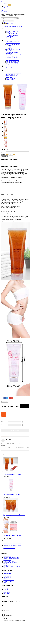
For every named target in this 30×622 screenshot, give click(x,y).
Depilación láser (10, 32)
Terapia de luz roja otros (11, 57)
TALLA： (3, 152)
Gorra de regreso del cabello (12, 31)
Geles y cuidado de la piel (12, 74)
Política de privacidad (8, 581)
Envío (4, 578)
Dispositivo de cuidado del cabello (11, 30)
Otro (7, 81)
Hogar (4, 3)
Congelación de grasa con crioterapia (11, 70)
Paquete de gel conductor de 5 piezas (14, 515)
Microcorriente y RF (11, 78)
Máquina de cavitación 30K (12, 61)
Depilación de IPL (13, 33)
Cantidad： (3, 154)
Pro (10, 45)
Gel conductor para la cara (11, 494)
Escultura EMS (6, 69)
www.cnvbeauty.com (10, 620)
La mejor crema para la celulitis (12, 535)
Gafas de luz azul (10, 53)
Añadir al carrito (4, 156)
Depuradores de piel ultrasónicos (13, 73)
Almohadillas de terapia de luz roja (14, 41)
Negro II (11, 48)
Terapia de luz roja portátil (12, 52)
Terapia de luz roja (7, 40)
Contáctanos (6, 6)
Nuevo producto (7, 28)
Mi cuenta (5, 588)
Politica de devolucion (8, 580)
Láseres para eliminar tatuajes (10, 65)
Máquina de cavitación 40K (12, 60)
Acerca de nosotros (7, 573)
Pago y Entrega (7, 577)
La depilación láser (13, 35)
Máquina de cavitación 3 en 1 (13, 64)
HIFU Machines (10, 79)
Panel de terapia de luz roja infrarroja (11, 39)
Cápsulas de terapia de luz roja (13, 49)
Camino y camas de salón (12, 75)
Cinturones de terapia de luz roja (13, 43)
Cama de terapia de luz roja (12, 56)
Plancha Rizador (10, 37)
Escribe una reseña (15, 430)
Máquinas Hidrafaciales (11, 67)
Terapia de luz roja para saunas (13, 50)
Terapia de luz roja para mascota (13, 54)
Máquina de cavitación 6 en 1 (13, 62)
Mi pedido (5, 589)
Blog (4, 7)
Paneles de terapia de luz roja (13, 44)
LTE (10, 47)
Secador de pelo (10, 36)
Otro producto (6, 71)
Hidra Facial (6, 66)
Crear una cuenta (7, 590)
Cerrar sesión (6, 593)
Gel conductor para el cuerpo (12, 474)
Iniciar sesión (6, 592)
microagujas (9, 77)
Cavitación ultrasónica (8, 58)
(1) (2, 163)
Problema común (7, 576)
